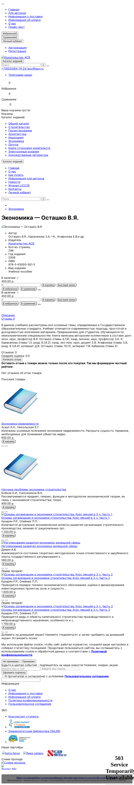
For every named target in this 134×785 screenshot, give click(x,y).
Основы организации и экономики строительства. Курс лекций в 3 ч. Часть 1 (55, 517)
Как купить (16, 175)
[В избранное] (2, 446)
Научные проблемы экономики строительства (33, 489)
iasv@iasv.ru (35, 68)
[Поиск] (47, 65)
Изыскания (16, 137)
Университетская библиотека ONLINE (34, 731)
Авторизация (17, 47)
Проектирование (20, 130)
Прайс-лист (16, 27)
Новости (14, 182)
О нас (12, 23)
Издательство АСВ (21, 243)
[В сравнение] (6, 446)
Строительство (19, 127)
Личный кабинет (19, 192)
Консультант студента (23, 716)
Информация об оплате (24, 20)
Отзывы (8, 318)
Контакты (14, 189)
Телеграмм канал (20, 75)
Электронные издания (23, 151)
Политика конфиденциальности (30, 700)
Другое (13, 144)
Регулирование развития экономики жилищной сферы (39, 546)
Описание (8, 315)
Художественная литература (28, 155)
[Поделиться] (39, 289)
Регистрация (17, 51)
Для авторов (17, 13)
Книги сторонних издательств (29, 148)
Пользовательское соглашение (29, 704)
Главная (13, 9)
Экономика (16, 141)
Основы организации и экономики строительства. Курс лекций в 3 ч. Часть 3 (55, 609)
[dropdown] (2, 4)
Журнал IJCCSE (19, 185)
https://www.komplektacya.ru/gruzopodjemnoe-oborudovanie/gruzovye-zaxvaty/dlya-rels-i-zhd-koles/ (85, 780)
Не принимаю (11, 661)
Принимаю (28, 661)
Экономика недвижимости (20, 423)
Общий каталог (18, 123)
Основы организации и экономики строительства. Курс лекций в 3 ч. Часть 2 (55, 578)
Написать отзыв (12, 359)
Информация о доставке (25, 16)
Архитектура (17, 134)
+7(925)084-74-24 (14, 68)
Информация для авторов (26, 178)
